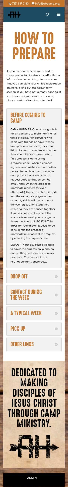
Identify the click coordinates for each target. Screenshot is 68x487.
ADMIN (32, 478)
